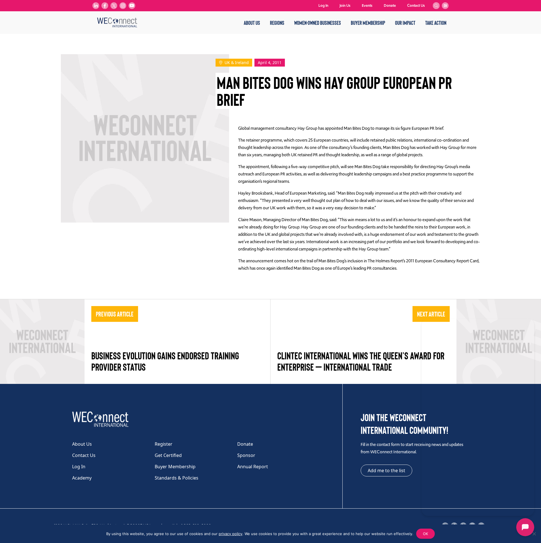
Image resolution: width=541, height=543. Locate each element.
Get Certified (168, 455)
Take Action (435, 22)
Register (163, 444)
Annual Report (252, 466)
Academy (82, 478)
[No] (534, 534)
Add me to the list (386, 470)
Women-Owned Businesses (317, 22)
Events (367, 5)
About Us (252, 22)
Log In (323, 5)
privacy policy (230, 533)
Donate (390, 5)
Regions (277, 22)
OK (425, 533)
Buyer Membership (368, 22)
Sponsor (246, 455)
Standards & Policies (176, 478)
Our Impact (405, 22)
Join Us (345, 5)
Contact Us (416, 5)
